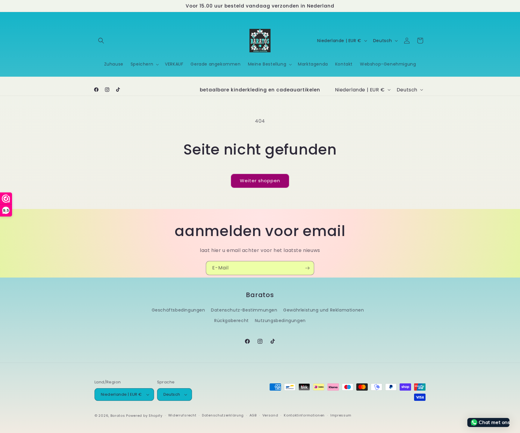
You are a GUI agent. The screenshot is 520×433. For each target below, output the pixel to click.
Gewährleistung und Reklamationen (323, 310)
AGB (253, 415)
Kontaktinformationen (304, 415)
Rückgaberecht (231, 321)
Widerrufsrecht (182, 415)
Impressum (340, 415)
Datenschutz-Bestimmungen (244, 310)
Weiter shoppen (260, 180)
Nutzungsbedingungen (280, 321)
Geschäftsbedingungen (178, 310)
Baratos (117, 415)
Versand (270, 415)
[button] (101, 40)
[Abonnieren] (307, 268)
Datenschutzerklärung (223, 415)
